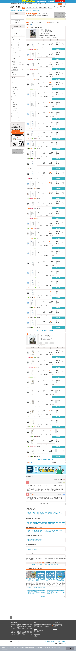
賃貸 (35, 624)
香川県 (18, 633)
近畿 (12, 631)
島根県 (25, 632)
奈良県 (28, 631)
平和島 (28, 512)
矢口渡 (34, 512)
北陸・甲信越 (13, 628)
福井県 (31, 628)
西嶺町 (31, 523)
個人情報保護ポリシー (53, 641)
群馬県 (18, 627)
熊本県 (25, 634)
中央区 (32, 530)
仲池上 (53, 522)
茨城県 (29, 626)
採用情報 (64, 641)
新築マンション (35, 564)
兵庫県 (20, 631)
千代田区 (28, 530)
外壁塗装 (35, 636)
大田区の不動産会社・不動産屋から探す (34, 539)
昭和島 (51, 513)
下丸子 (43, 512)
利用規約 (59, 641)
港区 (35, 530)
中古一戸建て (53, 564)
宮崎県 (31, 634)
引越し (35, 637)
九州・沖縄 (13, 634)
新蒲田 (28, 522)
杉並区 (34, 531)
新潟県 (18, 628)
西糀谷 (63, 522)
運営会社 (46, 641)
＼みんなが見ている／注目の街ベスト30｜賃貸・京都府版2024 (50, 579)
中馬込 (57, 522)
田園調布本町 (44, 522)
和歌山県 (31, 631)
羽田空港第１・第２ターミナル (54, 512)
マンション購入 (36, 626)
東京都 (18, 626)
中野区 (31, 531)
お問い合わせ (55, 626)
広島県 (18, 632)
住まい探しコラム (37, 634)
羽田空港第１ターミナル (44, 513)
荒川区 (43, 531)
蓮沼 (53, 513)
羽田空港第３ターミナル (31, 513)
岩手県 (23, 624)
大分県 (28, 634)
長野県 (23, 628)
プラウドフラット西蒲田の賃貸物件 (35, 27)
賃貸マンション (38, 624)
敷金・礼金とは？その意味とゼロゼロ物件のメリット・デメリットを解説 (30, 579)
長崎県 (23, 634)
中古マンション (42, 564)
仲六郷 (60, 522)
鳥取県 (23, 632)
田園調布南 (50, 522)
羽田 (39, 523)
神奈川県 (20, 626)
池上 (27, 514)
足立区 (52, 531)
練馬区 (49, 531)
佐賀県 (20, 634)
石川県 (28, 628)
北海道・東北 (13, 624)
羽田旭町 (42, 523)
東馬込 (52, 523)
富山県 (25, 628)
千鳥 (34, 522)
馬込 (40, 512)
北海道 (18, 624)
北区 (40, 531)
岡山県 (20, 632)
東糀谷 (49, 523)
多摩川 (31, 512)
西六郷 (34, 523)
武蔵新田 (34, 514)
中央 (36, 522)
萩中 (37, 523)
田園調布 (39, 522)
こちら (56, 506)
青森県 (20, 624)
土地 (57, 564)
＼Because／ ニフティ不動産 (57, 624)
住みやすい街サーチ (37, 632)
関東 (12, 626)
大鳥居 (37, 512)
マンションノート (33, 506)
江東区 (50, 530)
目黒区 (57, 530)
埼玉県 (23, 626)
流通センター (57, 513)
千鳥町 (46, 512)
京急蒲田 (38, 514)
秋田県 (28, 624)
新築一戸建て (47, 564)
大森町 (41, 514)
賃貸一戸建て (49, 624)
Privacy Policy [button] (5, 649)
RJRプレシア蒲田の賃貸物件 (34, 334)
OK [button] (70, 648)
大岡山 (30, 514)
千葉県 (26, 626)
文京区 (40, 530)
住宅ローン (36, 635)
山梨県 (20, 628)
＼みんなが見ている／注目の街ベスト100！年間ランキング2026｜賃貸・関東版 (60, 579)
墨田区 (47, 530)
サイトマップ (55, 629)
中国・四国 (13, 632)
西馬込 (28, 523)
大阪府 (18, 631)
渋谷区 (28, 531)
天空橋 (38, 513)
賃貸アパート (44, 624)
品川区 (53, 530)
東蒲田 (46, 523)
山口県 (28, 632)
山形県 (31, 624)
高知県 (23, 633)
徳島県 (31, 632)
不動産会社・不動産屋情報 (38, 630)
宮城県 (25, 624)
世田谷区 (60, 530)
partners (24, 647)
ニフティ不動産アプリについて (58, 625)
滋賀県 (25, 631)
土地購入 (35, 629)
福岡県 (18, 634)
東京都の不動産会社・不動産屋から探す (34, 540)
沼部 (62, 513)
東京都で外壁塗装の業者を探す (32, 549)
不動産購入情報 (36, 625)
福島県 (18, 625)
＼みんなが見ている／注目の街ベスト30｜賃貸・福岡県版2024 (40, 579)
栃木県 (31, 626)
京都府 (23, 631)
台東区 (44, 530)
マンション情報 (36, 631)
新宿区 (37, 530)
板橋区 (46, 531)
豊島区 (37, 531)
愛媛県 (20, 633)
